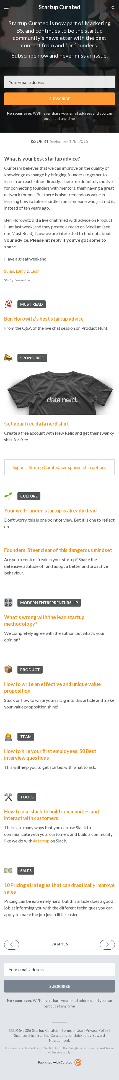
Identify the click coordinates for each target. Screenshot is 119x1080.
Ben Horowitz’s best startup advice (44, 319)
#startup (41, 840)
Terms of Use (72, 1030)
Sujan (9, 271)
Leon (35, 271)
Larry (21, 271)
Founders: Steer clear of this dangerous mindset (58, 550)
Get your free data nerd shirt (36, 424)
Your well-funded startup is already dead (50, 510)
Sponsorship (24, 1035)
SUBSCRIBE (59, 98)
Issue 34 (59, 141)
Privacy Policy (97, 1030)
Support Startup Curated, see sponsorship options (59, 467)
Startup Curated (59, 7)
